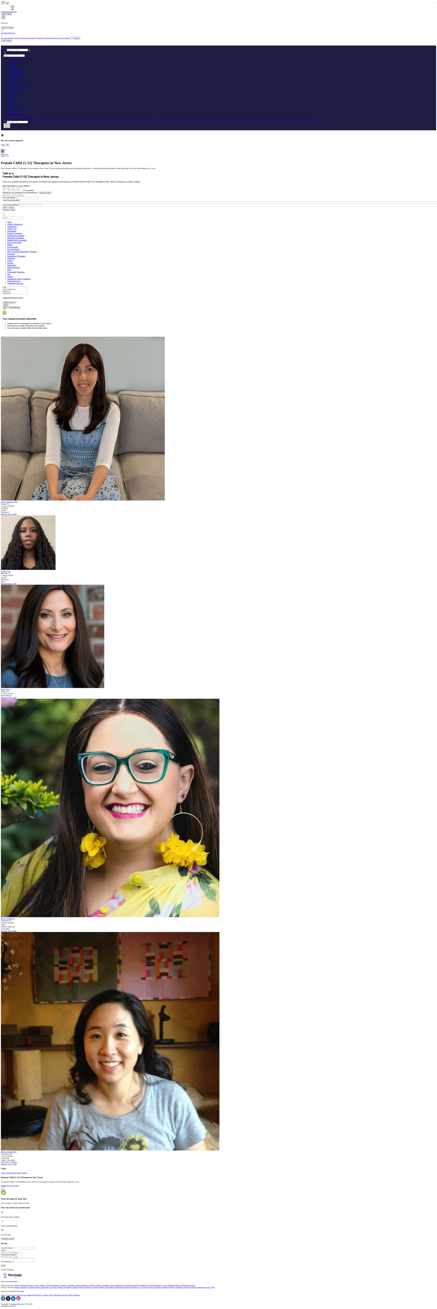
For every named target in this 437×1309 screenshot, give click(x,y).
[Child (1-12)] (15, 293)
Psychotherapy (13, 84)
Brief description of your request (16, 186)
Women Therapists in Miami (158, 1287)
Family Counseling (15, 70)
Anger (10, 94)
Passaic (24, 1173)
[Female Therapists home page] (12, 10)
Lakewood (5, 1173)
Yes (3, 145)
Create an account (8, 1239)
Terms (51, 1295)
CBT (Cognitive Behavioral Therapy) (21, 86)
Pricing (14, 1295)
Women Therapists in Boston (24, 1287)
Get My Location (45, 193)
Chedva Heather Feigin (9, 502)
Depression (12, 98)
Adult (10, 60)
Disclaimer (57, 1295)
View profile (12, 514)
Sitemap (77, 1295)
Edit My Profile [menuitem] (13, 38)
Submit (6, 305)
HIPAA (71, 1295)
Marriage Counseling (15, 74)
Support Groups (14, 113)
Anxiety (11, 96)
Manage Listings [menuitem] (43, 38)
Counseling (12, 68)
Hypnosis (11, 88)
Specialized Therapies (16, 90)
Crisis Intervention (14, 78)
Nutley (19, 1173)
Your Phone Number (12, 200)
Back (5, 307)
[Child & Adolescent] (15, 289)
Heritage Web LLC (17, 1304)
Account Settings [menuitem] (64, 38)
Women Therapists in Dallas (67, 1287)
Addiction (11, 92)
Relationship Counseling (17, 76)
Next (5, 207)
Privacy (39, 1295)
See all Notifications (8, 33)
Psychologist (12, 82)
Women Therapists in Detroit (88, 1287)
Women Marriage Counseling (120, 1285)
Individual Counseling (16, 72)
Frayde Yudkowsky (8, 919)
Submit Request (14, 307)
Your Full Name (10, 198)
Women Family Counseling (99, 1285)
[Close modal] (3, 1188)
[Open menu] (3, 3)
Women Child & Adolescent (50, 1285)
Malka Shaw (5, 689)
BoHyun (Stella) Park (9, 1152)
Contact (8, 1295)
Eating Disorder (14, 101)
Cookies (45, 1295)
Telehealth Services (15, 115)
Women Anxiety (33, 1285)
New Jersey (4, 154)
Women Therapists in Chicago (46, 1287)
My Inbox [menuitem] (23, 38)
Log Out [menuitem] (76, 38)
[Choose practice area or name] (29, 50)
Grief (10, 103)
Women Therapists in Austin (185, 1285)
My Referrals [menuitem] (32, 38)
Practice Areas (9, 210)
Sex (9, 107)
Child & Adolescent (15, 62)
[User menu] (2, 35)
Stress (10, 109)
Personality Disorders (16, 105)
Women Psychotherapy (139, 1285)
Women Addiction (20, 1285)
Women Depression (82, 1285)
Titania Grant (5, 571)
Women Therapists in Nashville (179, 1287)
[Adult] (15, 287)
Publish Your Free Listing (10, 1186)
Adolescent (12, 64)
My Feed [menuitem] (4, 38)
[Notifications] (3, 17)
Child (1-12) (12, 66)
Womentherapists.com (9, 12)
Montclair (13, 1173)
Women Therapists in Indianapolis (111, 1287)
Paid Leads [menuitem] (53, 38)
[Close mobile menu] (7, 3)
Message (4, 514)
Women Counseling (67, 1285)
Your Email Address (11, 205)
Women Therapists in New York (203, 1287)
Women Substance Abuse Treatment (161, 1285)
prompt (11, 207)
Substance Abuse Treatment (18, 111)
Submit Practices (9, 302)
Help (34, 1295)
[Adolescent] (15, 291)
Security (65, 1295)
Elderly (10, 80)
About (3, 1295)
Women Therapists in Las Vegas (135, 1287)
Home (3, 149)
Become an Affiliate (25, 1295)
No (7, 145)
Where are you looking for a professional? (20, 193)
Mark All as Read (7, 28)
